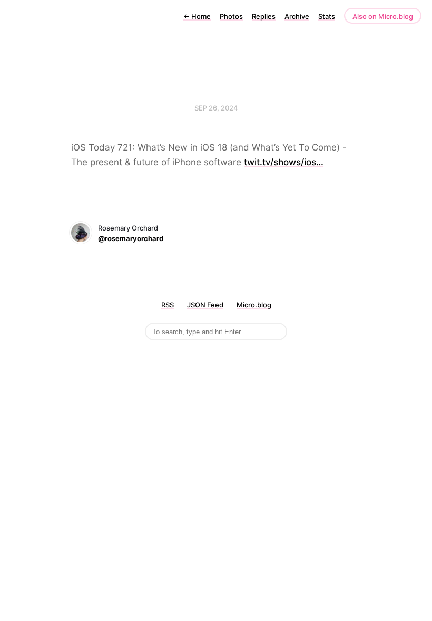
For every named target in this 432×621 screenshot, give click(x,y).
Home (197, 16)
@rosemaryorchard (130, 238)
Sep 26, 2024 (216, 108)
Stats (326, 16)
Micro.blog (254, 305)
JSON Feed (205, 305)
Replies (264, 16)
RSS (167, 305)
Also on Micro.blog (382, 16)
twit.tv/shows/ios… (283, 162)
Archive (296, 16)
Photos (231, 16)
